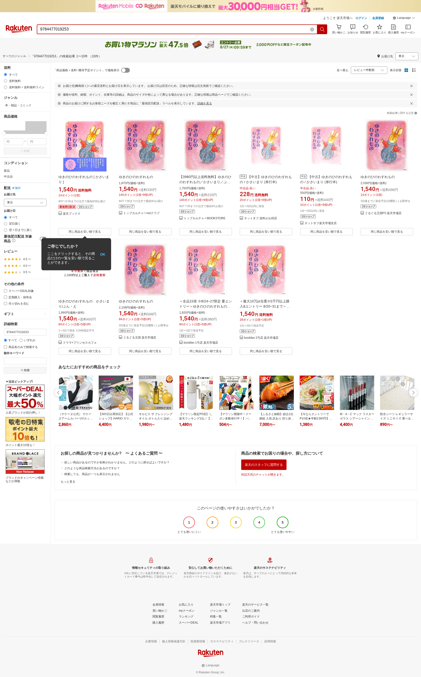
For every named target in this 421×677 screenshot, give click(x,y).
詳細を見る (204, 103)
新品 (7, 170)
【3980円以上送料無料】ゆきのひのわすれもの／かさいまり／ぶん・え (205, 182)
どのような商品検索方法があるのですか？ (92, 468)
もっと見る (68, 481)
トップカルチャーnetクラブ (141, 213)
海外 (18, 188)
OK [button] (102, 254)
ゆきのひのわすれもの (136, 177)
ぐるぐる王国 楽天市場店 (139, 337)
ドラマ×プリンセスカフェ (80, 342)
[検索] (322, 29)
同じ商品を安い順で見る (85, 231)
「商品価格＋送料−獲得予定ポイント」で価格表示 (86, 70)
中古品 (8, 176)
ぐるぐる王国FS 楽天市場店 (383, 213)
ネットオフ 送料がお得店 (260, 218)
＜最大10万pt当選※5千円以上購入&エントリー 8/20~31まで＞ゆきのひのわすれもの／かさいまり (265, 306)
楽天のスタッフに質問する (264, 465)
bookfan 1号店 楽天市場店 (201, 342)
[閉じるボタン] (411, 86)
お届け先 (10, 194)
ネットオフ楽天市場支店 (321, 223)
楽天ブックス (71, 213)
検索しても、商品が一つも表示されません (92, 474)
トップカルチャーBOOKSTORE (204, 218)
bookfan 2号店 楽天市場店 (261, 337)
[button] (404, 18)
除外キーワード (14, 353)
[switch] (125, 70)
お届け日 (10, 210)
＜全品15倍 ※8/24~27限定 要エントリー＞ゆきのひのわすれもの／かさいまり (205, 306)
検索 (27, 151)
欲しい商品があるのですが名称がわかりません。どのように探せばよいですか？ (117, 462)
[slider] (4, 133)
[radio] (5, 74)
